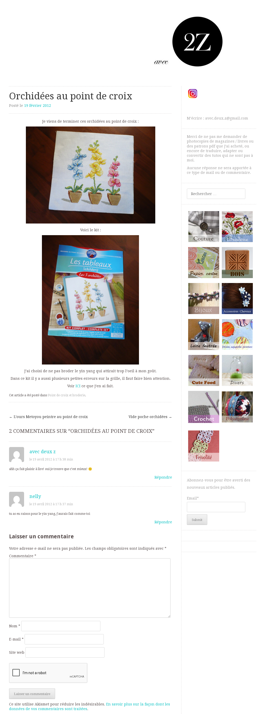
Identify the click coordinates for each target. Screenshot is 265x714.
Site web (16, 652)
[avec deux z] (132, 41)
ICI (78, 386)
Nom (14, 626)
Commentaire (22, 556)
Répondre (163, 477)
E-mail (16, 639)
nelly (35, 496)
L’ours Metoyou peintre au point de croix (48, 417)
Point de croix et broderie (66, 395)
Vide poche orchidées (150, 417)
